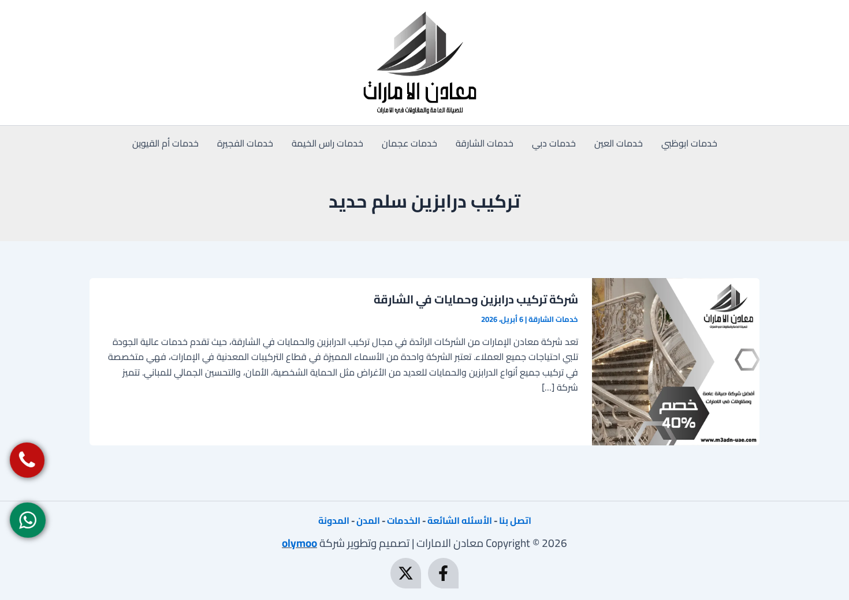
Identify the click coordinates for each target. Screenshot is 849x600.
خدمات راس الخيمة (327, 143)
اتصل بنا (515, 520)
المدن (368, 520)
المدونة (333, 520)
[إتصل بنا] (26, 460)
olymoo (299, 542)
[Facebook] (443, 573)
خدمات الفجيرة (245, 143)
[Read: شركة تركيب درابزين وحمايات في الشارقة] (675, 360)
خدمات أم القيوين (165, 143)
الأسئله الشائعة (459, 520)
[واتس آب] (27, 520)
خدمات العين (618, 143)
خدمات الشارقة (484, 143)
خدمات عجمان (409, 143)
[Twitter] (405, 573)
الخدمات (403, 520)
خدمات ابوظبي (689, 143)
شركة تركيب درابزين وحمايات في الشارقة (476, 299)
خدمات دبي (554, 143)
